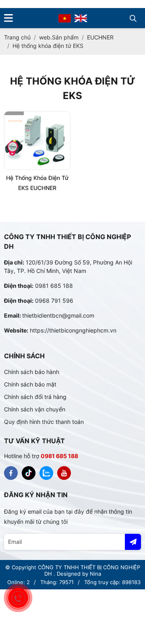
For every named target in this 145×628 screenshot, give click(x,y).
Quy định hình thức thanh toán (44, 421)
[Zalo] (46, 473)
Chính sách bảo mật (30, 384)
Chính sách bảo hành (31, 371)
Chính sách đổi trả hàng (35, 396)
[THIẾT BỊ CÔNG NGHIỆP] (11, 473)
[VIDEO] (64, 473)
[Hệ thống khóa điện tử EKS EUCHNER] (37, 140)
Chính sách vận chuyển (34, 409)
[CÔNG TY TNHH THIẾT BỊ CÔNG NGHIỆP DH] (65, 18)
